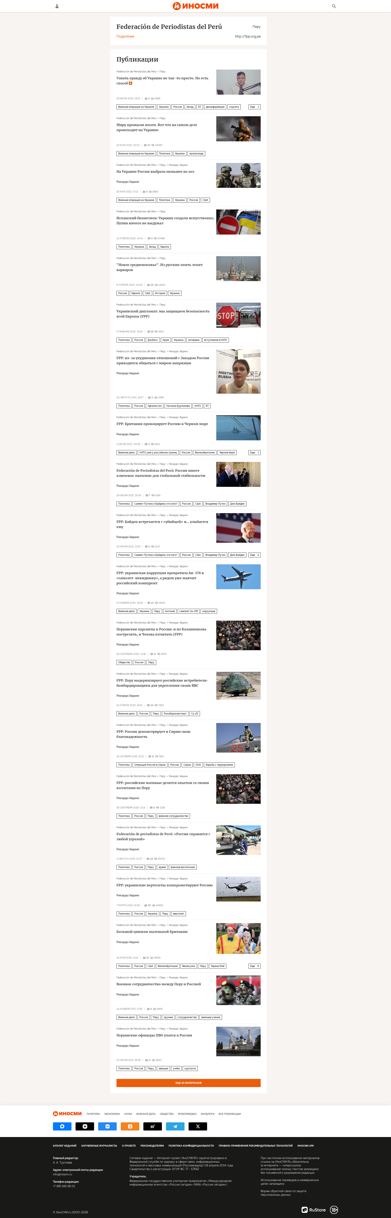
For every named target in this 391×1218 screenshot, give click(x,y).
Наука (128, 1114)
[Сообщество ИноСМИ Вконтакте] (107, 1126)
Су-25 (194, 713)
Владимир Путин (215, 503)
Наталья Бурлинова (178, 405)
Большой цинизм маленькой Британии (152, 932)
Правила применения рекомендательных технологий (256, 1145)
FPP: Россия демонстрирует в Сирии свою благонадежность (153, 734)
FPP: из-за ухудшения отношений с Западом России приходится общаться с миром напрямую (162, 360)
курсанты (190, 1068)
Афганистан (155, 405)
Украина (164, 106)
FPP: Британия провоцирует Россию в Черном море (162, 424)
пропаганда (196, 153)
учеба (176, 1068)
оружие (168, 1017)
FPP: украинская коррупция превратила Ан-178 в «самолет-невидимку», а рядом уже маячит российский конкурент (160, 578)
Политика (164, 153)
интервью (194, 340)
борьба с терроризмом (219, 764)
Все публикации (230, 1114)
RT (199, 106)
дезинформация (215, 106)
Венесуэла (188, 966)
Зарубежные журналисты (99, 1145)
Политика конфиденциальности (191, 1145)
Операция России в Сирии (150, 764)
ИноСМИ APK (306, 1145)
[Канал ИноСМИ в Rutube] (152, 1126)
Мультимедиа (187, 1114)
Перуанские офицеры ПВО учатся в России (154, 1035)
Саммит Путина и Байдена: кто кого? (155, 503)
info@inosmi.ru (62, 1174)
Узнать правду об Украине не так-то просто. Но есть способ (162, 80)
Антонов (170, 611)
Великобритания (205, 452)
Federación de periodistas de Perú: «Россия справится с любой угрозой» (163, 836)
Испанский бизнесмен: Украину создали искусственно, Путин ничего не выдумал (165, 220)
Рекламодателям (152, 1145)
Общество (124, 662)
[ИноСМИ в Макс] (62, 1126)
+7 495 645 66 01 (64, 1186)
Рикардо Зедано (178, 165)
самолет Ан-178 (188, 611)
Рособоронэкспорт (175, 713)
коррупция (208, 611)
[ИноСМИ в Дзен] (85, 1126)
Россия (177, 106)
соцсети (234, 106)
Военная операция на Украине (136, 106)
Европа (164, 246)
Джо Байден (237, 503)
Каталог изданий (64, 1145)
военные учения (210, 1017)
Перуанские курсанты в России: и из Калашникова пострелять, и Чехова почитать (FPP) (161, 631)
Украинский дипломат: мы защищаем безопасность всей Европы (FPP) (163, 313)
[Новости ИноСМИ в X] (198, 1126)
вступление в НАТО (215, 340)
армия (162, 867)
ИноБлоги (207, 1114)
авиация (163, 1068)
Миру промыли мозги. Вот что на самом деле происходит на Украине (156, 127)
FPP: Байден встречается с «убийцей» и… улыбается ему (162, 524)
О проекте (129, 1145)
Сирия (187, 764)
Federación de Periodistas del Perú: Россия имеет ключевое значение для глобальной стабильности (160, 473)
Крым (166, 340)
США (205, 200)
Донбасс (153, 340)
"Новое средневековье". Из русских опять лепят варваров (159, 267)
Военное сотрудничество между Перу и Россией (158, 984)
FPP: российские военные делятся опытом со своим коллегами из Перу (162, 785)
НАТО (197, 405)
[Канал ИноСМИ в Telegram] (175, 1126)
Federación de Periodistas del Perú (136, 71)
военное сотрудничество (173, 816)
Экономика (112, 1114)
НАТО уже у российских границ (158, 452)
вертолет (178, 913)
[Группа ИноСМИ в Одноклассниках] (130, 1126)
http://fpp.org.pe (248, 36)
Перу (257, 27)
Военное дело (126, 452)
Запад (190, 106)
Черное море (227, 452)
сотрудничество (187, 1017)
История (160, 293)
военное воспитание (183, 867)
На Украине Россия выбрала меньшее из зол (155, 171)
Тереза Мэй (217, 966)
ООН (198, 764)
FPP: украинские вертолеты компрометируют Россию (164, 885)
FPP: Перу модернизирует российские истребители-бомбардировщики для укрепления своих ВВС (162, 683)
